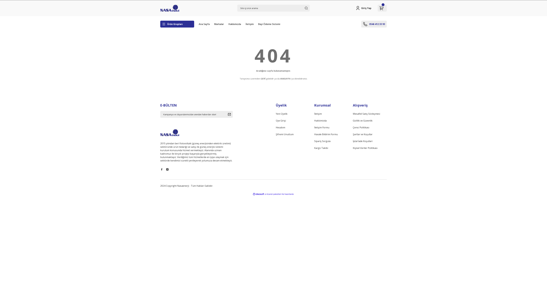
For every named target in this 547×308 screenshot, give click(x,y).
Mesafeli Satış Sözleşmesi (366, 113)
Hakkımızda (234, 24)
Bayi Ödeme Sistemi (269, 24)
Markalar (219, 24)
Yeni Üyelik (281, 113)
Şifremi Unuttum (285, 134)
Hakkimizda (320, 120)
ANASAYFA (285, 78)
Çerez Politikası (361, 127)
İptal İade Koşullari (363, 141)
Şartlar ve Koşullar (363, 134)
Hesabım (280, 127)
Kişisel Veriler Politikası (365, 148)
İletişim (250, 24)
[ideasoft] (258, 194)
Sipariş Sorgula (322, 141)
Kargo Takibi (321, 148)
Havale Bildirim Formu (326, 134)
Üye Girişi (281, 120)
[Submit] (230, 114)
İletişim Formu (321, 127)
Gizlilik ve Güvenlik (363, 120)
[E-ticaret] (273, 194)
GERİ (263, 78)
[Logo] (169, 8)
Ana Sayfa (204, 24)
